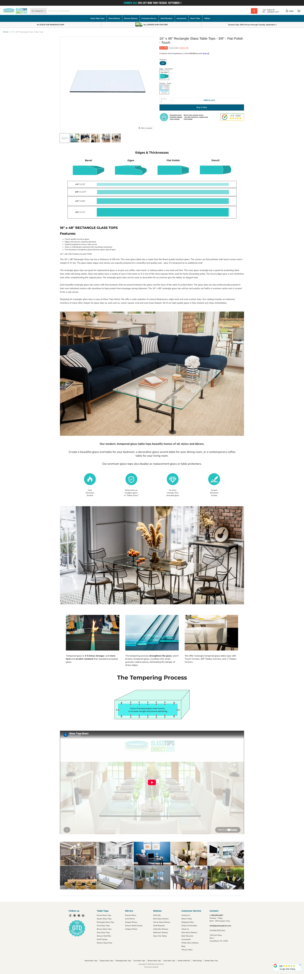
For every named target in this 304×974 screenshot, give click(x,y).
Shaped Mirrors (131, 922)
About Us (185, 929)
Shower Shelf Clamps (133, 925)
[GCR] (275, 966)
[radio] (162, 63)
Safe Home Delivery (189, 932)
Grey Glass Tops (103, 932)
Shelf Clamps (102, 939)
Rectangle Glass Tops (105, 922)
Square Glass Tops (104, 919)
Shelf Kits (157, 915)
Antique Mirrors (131, 929)
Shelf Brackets (167, 18)
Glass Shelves (114, 18)
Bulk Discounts (187, 936)
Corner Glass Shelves (161, 922)
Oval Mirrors (130, 919)
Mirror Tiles (195, 18)
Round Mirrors (130, 915)
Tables (207, 18)
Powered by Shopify (151, 967)
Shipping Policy (187, 922)
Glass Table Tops (97, 18)
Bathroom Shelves (160, 932)
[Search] (254, 11)
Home (5, 32)
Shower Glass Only (104, 943)
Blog (183, 946)
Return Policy (186, 919)
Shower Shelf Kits (104, 936)
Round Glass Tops (104, 915)
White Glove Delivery (190, 943)
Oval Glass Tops (103, 925)
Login (291, 11)
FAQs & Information (189, 925)
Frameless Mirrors (149, 18)
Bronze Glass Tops (104, 929)
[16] (64, 138)
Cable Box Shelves (160, 929)
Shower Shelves (131, 18)
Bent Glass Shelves (161, 919)
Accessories (182, 18)
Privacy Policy (186, 949)
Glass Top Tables (160, 936)
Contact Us (185, 915)
